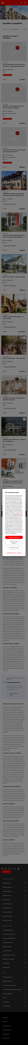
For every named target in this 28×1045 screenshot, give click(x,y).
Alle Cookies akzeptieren (14, 537)
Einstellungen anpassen (14, 547)
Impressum (19, 552)
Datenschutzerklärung (17, 514)
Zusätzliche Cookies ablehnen (14, 542)
